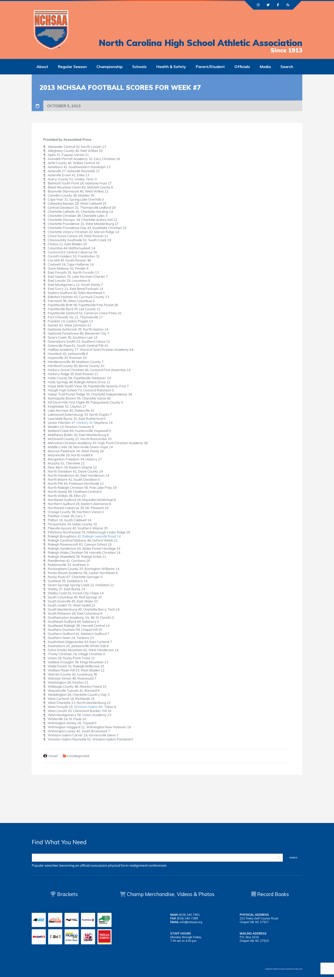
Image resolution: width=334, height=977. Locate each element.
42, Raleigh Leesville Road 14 (99, 536)
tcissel (53, 756)
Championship (109, 66)
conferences (157, 865)
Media (265, 66)
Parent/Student (210, 66)
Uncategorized (78, 756)
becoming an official (74, 865)
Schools (139, 66)
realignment (138, 865)
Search (286, 66)
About (42, 66)
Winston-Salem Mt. (88, 707)
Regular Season (72, 66)
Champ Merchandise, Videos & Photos (170, 894)
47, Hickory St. (82, 423)
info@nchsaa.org (191, 922)
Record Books (272, 894)
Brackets (67, 894)
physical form (118, 865)
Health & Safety (171, 66)
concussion (98, 865)
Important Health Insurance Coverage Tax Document (283, 969)
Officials (242, 66)
